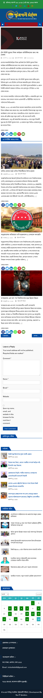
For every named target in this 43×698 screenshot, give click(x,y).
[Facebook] (3, 134)
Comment (7, 358)
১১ (10, 614)
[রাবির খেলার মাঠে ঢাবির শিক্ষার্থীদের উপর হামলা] (21, 156)
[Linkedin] (11, 134)
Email (5, 388)
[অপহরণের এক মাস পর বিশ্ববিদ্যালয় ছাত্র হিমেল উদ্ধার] (21, 283)
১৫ (33, 614)
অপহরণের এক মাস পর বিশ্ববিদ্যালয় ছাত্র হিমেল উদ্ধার (19, 298)
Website (6, 396)
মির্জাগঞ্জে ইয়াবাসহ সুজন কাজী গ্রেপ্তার (19, 454)
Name (5, 379)
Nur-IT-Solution (21, 695)
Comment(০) (30, 58)
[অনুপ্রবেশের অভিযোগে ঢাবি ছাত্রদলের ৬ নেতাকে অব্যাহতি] (21, 219)
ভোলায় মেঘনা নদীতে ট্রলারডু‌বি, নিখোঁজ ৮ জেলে (38, 336)
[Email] (23, 134)
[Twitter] (7, 134)
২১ (27, 619)
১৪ (27, 614)
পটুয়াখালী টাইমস (19, 58)
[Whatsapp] (15, 134)
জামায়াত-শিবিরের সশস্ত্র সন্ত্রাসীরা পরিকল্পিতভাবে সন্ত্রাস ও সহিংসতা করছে (7, 336)
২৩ (39, 619)
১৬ (39, 614)
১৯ (16, 619)
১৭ (4, 619)
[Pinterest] (19, 134)
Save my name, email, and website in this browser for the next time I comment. (8, 415)
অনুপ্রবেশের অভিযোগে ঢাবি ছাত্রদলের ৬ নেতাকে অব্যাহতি (21, 234)
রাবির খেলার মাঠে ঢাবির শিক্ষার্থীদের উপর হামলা (17, 171)
